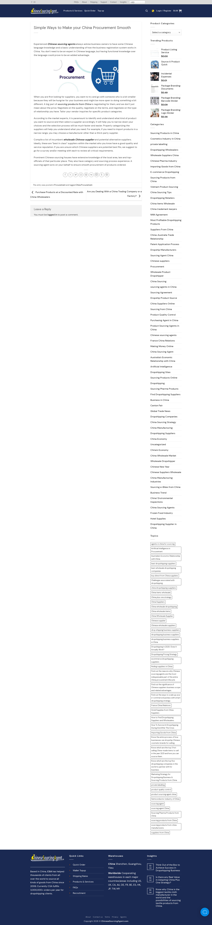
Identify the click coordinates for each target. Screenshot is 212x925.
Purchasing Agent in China (164, 320)
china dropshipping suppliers (163, 588)
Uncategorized (158, 444)
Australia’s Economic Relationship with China (162, 359)
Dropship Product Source (163, 297)
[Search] (147, 11)
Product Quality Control (163, 314)
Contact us (98, 917)
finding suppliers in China (161, 666)
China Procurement (84, 185)
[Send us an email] (34, 2)
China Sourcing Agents (162, 507)
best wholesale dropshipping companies (163, 569)
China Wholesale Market (163, 455)
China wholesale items (160, 611)
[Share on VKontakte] (91, 174)
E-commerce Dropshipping (164, 172)
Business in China (159, 400)
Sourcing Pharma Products (164, 388)
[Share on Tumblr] (101, 174)
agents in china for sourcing (163, 544)
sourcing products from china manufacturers (164, 826)
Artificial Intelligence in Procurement (160, 550)
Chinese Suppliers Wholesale (165, 472)
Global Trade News (160, 411)
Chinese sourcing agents (163, 335)
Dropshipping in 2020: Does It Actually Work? (164, 648)
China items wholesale (160, 592)
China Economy (158, 438)
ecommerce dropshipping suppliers (162, 660)
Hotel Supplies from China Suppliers (162, 711)
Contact (113, 2)
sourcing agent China (160, 808)
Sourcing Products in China (164, 133)
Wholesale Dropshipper (162, 461)
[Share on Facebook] (65, 174)
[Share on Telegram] (107, 174)
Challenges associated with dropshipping (163, 581)
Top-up (101, 11)
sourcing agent (157, 803)
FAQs (76, 2)
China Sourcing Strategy (163, 422)
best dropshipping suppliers (163, 563)
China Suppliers (158, 602)
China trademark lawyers (163, 209)
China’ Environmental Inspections (161, 500)
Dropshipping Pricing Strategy (164, 654)
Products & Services (72, 11)
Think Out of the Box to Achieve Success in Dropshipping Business (168, 867)
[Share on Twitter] (75, 174)
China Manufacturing (161, 427)
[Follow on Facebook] (32, 2)
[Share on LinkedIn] (96, 174)
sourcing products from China (164, 820)
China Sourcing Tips (160, 192)
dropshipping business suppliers (165, 634)
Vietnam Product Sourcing (164, 186)
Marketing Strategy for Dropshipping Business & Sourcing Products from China (164, 777)
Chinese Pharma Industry (163, 160)
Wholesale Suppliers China (164, 155)
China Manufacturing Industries (161, 479)
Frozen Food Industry (161, 513)
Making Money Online (161, 346)
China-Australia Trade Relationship (162, 236)
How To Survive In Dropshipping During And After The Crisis (164, 726)
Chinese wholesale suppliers (163, 625)
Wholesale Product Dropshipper (160, 274)
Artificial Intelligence (161, 366)
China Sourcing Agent (161, 351)
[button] (163, 10)
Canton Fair (156, 405)
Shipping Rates (80, 876)
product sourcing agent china (163, 794)
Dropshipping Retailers (162, 197)
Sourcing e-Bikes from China (165, 487)
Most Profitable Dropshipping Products (165, 222)
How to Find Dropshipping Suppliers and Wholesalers (162, 719)
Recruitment (79, 893)
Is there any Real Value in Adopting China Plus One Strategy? (168, 880)
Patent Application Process (164, 244)
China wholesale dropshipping (164, 606)
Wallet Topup (79, 870)
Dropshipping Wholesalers (164, 149)
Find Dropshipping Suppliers (165, 394)
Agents (123, 917)
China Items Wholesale (162, 203)
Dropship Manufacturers (163, 249)
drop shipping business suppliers (165, 630)
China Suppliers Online (162, 303)
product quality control (161, 789)
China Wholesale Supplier (162, 616)
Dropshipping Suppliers (162, 433)
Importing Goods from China (165, 166)
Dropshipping (157, 383)
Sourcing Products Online (163, 377)
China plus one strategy (161, 597)
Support (104, 2)
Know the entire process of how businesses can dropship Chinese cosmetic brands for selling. (165, 740)
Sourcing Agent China (161, 255)
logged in (52, 214)
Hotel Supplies (158, 518)
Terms (107, 917)
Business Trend (158, 492)
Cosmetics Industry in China (165, 138)
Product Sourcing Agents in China (164, 327)
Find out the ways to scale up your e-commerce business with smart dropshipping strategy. (165, 698)
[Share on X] (70, 174)
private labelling (158, 144)
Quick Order (90, 11)
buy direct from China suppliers (164, 575)
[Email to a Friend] (80, 174)
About (84, 2)
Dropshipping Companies (163, 416)
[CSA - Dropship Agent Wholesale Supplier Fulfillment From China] (44, 11)
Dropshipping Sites (160, 372)
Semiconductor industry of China (165, 799)
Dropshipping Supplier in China (163, 526)
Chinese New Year (159, 466)
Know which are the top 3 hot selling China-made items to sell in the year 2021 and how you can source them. (165, 752)
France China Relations (162, 340)
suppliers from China (160, 832)
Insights (123, 2)
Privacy (115, 917)
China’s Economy (159, 450)
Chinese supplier (158, 620)
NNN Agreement (159, 214)
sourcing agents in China (163, 286)
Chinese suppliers (159, 260)
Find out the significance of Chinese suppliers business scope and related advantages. (165, 687)
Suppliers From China (161, 229)
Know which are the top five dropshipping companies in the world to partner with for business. (164, 765)
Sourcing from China (161, 309)
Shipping (93, 2)
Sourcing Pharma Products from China (165, 814)
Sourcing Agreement (161, 292)
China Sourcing (158, 281)
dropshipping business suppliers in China (165, 640)
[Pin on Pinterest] (86, 174)
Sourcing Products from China (162, 179)
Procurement (59, 185)
